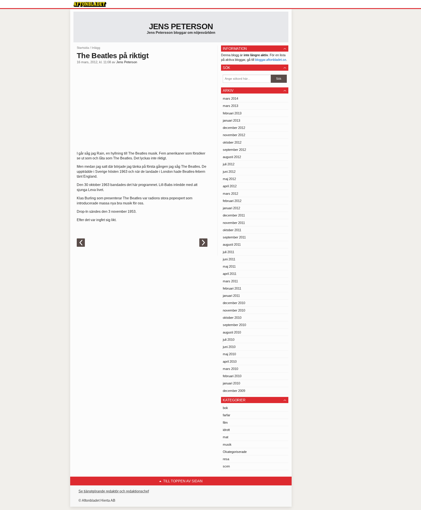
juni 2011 (229, 259)
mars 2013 (230, 106)
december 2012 (234, 128)
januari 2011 (231, 295)
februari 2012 (232, 201)
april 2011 (229, 274)
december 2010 (234, 303)
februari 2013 (232, 113)
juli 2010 (228, 339)
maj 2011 (229, 266)
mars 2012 (230, 193)
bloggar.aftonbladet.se (270, 59)
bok (225, 408)
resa (226, 459)
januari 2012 (231, 208)
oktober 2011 (232, 230)
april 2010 (230, 361)
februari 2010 (232, 376)
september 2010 (234, 325)
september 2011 (234, 237)
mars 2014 (230, 98)
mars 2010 (230, 369)
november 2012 (234, 135)
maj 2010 (229, 354)
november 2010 (234, 310)
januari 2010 (231, 383)
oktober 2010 (232, 317)
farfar (226, 415)
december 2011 (234, 215)
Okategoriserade (235, 452)
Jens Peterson (181, 26)
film (225, 422)
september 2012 (234, 149)
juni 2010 (229, 347)
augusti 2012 (232, 157)
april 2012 (230, 186)
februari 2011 (232, 288)
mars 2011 (230, 281)
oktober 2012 (232, 142)
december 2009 (234, 391)
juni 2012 (229, 171)
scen (226, 466)
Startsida (83, 47)
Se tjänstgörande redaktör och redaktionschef (113, 491)
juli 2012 (228, 164)
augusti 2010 (232, 332)
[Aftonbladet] (89, 4)
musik (227, 444)
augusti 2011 (232, 244)
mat (225, 437)
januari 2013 (231, 120)
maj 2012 (229, 179)
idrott (226, 430)
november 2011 (234, 223)
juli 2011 (228, 252)
